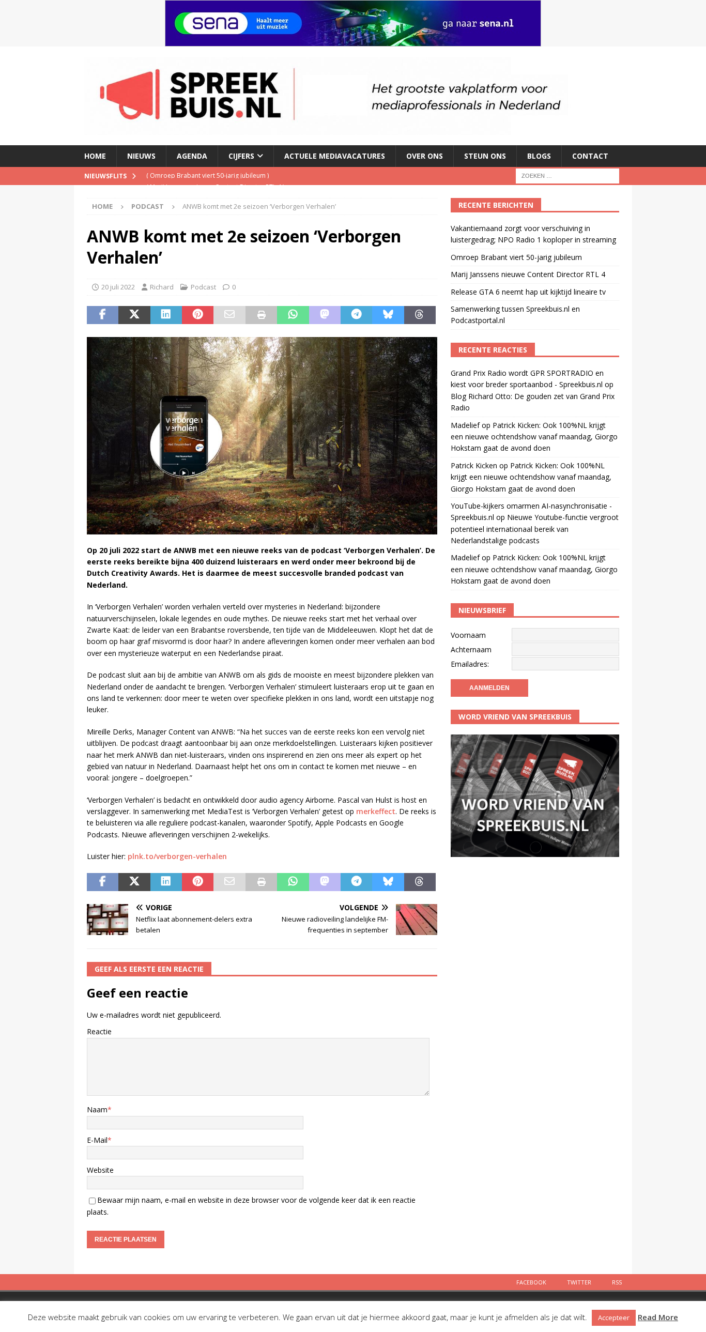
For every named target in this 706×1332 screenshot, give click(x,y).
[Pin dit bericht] (197, 315)
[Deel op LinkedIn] (166, 315)
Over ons (424, 156)
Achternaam (471, 649)
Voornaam (468, 635)
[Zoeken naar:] (567, 175)
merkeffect (375, 811)
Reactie (99, 1031)
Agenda (192, 156)
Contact (590, 156)
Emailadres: (470, 664)
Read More (658, 1317)
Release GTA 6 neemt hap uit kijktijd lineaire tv (528, 292)
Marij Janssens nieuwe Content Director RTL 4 (528, 274)
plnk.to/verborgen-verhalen (177, 856)
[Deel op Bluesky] (388, 315)
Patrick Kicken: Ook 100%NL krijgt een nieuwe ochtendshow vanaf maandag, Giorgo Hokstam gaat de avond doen (534, 436)
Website (100, 1170)
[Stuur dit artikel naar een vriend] (229, 315)
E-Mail (97, 1140)
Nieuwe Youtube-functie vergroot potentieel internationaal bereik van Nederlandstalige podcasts (535, 528)
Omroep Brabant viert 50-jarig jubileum (516, 257)
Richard (162, 287)
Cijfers (241, 156)
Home (95, 156)
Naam (97, 1109)
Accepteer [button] (614, 1317)
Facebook (531, 1282)
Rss (617, 1282)
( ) (215, 175)
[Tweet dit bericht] (134, 315)
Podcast (203, 287)
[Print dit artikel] (261, 315)
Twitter (579, 1282)
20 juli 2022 (118, 287)
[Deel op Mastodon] (325, 315)
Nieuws (141, 156)
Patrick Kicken (474, 465)
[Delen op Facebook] (102, 315)
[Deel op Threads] (420, 315)
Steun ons (485, 156)
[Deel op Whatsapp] (293, 315)
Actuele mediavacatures (334, 156)
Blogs (539, 156)
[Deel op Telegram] (356, 315)
